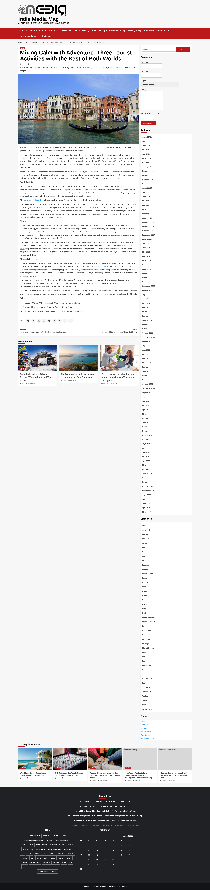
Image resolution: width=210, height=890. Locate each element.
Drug (144, 560)
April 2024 (146, 256)
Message (144, 90)
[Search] (190, 30)
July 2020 (145, 448)
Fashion (145, 569)
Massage (145, 644)
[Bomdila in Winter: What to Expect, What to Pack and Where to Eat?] (37, 358)
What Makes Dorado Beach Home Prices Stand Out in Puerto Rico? (105, 801)
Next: (119, 330)
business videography (63, 840)
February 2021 (147, 418)
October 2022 (147, 333)
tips (55, 867)
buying (23, 844)
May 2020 (146, 456)
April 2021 (146, 410)
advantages (47, 835)
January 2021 (147, 422)
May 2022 (146, 354)
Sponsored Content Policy (156, 30)
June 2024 (146, 248)
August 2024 (147, 239)
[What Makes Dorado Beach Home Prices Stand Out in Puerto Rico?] (35, 759)
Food (144, 587)
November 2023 (148, 277)
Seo (143, 670)
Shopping (145, 674)
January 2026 (147, 167)
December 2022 (148, 324)
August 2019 (147, 495)
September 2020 (148, 439)
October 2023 (147, 282)
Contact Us (54, 30)
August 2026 (147, 137)
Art (143, 526)
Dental (144, 556)
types (62, 867)
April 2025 (146, 205)
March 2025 (146, 209)
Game (144, 595)
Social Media (147, 678)
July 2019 (145, 499)
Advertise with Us (38, 30)
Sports (144, 683)
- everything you (34, 835)
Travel (22, 48)
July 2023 (145, 295)
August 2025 (147, 188)
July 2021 (145, 397)
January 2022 (147, 371)
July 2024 (145, 243)
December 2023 (148, 273)
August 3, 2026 (137, 780)
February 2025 (147, 214)
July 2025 (145, 192)
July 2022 (145, 346)
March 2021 (146, 414)
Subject (143, 81)
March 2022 (146, 363)
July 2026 (145, 141)
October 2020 (147, 435)
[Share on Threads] (65, 321)
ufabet (69, 867)
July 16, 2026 (171, 780)
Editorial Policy (82, 30)
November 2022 (148, 329)
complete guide (41, 844)
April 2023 (146, 307)
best (64, 835)
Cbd (143, 547)
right (64, 862)
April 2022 (146, 358)
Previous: (43, 330)
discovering (40, 849)
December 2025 (148, 171)
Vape (144, 705)
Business (145, 539)
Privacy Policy (134, 30)
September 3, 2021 (35, 64)
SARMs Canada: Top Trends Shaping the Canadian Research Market (105, 806)
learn (46, 858)
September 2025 (148, 184)
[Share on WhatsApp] (44, 321)
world (53, 871)
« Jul (104, 874)
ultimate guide (43, 871)
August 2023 (147, 290)
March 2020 (146, 465)
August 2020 (147, 444)
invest (25, 858)
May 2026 (146, 150)
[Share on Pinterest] (49, 321)
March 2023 (146, 312)
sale (70, 862)
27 (105, 864)
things (49, 867)
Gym (144, 609)
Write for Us (45, 36)
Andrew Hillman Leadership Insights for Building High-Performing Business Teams (105, 775)
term (34, 867)
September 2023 (148, 286)
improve (70, 853)
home (51, 853)
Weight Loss (147, 709)
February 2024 (147, 265)
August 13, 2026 (102, 780)
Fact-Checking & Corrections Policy (108, 30)
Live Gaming (147, 635)
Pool (144, 661)
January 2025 (147, 218)
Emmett (24, 778)
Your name (145, 62)
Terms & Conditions (27, 36)
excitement (68, 849)
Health (144, 613)
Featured (145, 578)
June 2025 (146, 197)
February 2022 (147, 367)
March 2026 (146, 158)
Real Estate (146, 665)
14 (113, 855)
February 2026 (147, 162)
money (69, 858)
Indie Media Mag (38, 19)
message (60, 858)
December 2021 (148, 375)
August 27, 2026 (32, 778)
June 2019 (146, 503)
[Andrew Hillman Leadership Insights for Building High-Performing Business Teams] (105, 759)
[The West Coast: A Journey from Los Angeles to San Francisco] (78, 358)
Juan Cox (24, 64)
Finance (145, 582)
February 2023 (147, 316)
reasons (56, 862)
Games (37, 853)
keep (32, 858)
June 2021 (146, 401)
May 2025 (146, 201)
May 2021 (146, 405)
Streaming (146, 687)
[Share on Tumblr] (60, 321)
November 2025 (148, 175)
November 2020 (148, 431)
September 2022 (148, 337)
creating (71, 844)
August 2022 (147, 341)
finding (29, 853)
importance (61, 853)
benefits (57, 835)
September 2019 (148, 491)
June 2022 (146, 350)
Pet (143, 657)
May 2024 (146, 252)
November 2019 (148, 482)
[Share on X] (33, 321)
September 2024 (148, 235)
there (41, 867)
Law (143, 626)
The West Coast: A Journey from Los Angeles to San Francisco (49, 307)
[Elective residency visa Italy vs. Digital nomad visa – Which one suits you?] (119, 358)
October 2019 (147, 486)
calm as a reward (102, 266)
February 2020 (147, 469)
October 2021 (147, 384)
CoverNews (112, 886)
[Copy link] (71, 321)
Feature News (147, 574)
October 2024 (147, 231)
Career (144, 543)
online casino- (35, 862)
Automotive (146, 530)
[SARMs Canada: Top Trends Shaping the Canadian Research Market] (70, 759)
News (144, 652)
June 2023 (146, 299)
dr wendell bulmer (54, 849)
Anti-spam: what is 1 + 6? (150, 113)
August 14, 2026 (67, 778)
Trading (145, 696)
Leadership (146, 630)
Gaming (145, 600)
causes (31, 844)
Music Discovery (148, 648)
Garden (145, 604)
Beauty (145, 534)
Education (146, 565)
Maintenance (147, 639)
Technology (146, 692)
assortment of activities (34, 200)
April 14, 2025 (73, 380)
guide (44, 853)
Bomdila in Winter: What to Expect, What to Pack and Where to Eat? (52, 303)
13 (105, 855)
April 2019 (146, 508)
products (46, 862)
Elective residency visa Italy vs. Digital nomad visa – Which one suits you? (54, 311)
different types (28, 849)
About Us (22, 30)
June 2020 (146, 452)
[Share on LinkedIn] (39, 321)
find (22, 853)
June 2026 (146, 145)
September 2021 (148, 388)
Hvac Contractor (148, 622)
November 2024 (148, 226)
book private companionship (34, 840)
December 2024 (148, 222)
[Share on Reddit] (54, 321)
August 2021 (147, 393)
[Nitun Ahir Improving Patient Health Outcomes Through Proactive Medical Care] (175, 759)
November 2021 (148, 380)
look (53, 858)
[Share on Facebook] (28, 321)
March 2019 (146, 512)
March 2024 (146, 260)
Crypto (145, 552)
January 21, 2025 (115, 383)
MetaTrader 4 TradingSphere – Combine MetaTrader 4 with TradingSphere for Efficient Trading (138, 775)
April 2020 (146, 461)
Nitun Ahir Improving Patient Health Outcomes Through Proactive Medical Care (174, 775)
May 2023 (146, 303)
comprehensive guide (57, 844)
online (25, 862)
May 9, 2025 (32, 383)
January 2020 (147, 473)
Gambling (146, 591)
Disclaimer (67, 30)
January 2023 (147, 320)
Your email (145, 71)
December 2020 (148, 427)
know (39, 858)
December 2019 (148, 478)
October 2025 (147, 179)
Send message (148, 123)
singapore (26, 867)
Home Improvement (149, 617)
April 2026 (146, 154)
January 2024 (147, 269)
